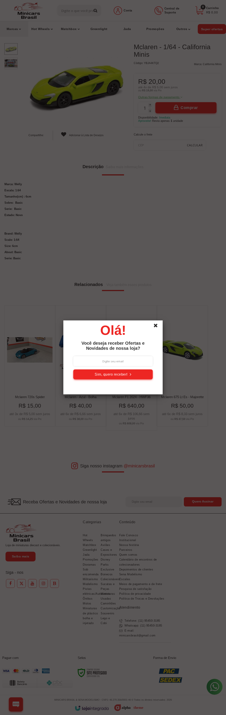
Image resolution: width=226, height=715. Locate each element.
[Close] (158, 327)
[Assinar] (113, 374)
